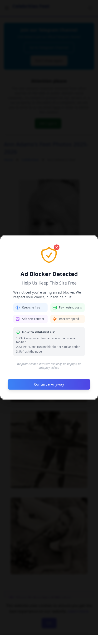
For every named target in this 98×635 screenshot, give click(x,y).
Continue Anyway (49, 384)
